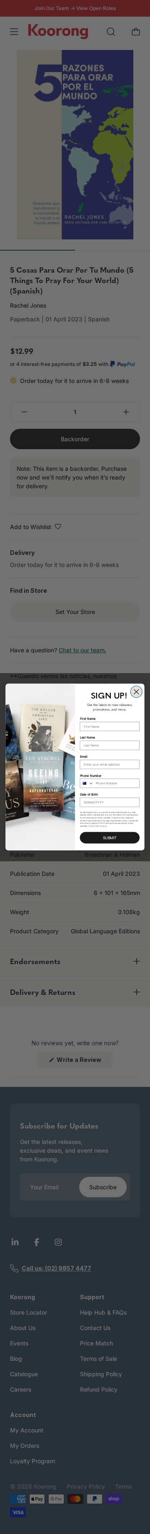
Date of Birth (89, 794)
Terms (104, 826)
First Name (88, 719)
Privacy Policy (94, 826)
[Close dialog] (136, 692)
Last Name (87, 737)
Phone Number (91, 775)
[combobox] (86, 783)
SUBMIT (110, 837)
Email (84, 756)
